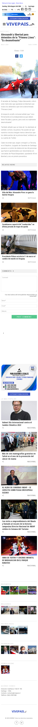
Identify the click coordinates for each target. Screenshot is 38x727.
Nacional (31, 428)
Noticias (5, 31)
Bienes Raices (19, 3)
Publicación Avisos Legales (8, 3)
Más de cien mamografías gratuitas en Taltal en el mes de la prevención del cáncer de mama (19, 456)
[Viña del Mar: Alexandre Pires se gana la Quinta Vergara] (19, 180)
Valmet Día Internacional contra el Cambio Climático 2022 (17, 423)
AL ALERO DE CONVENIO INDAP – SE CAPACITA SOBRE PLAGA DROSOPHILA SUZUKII (17, 490)
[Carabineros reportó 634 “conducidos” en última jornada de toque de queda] (19, 212)
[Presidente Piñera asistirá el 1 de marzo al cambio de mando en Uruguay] (19, 244)
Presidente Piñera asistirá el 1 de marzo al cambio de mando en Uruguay (18, 257)
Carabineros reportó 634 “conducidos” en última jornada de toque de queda (18, 225)
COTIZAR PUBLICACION (19, 18)
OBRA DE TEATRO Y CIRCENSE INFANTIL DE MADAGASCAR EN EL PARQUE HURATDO (18, 560)
